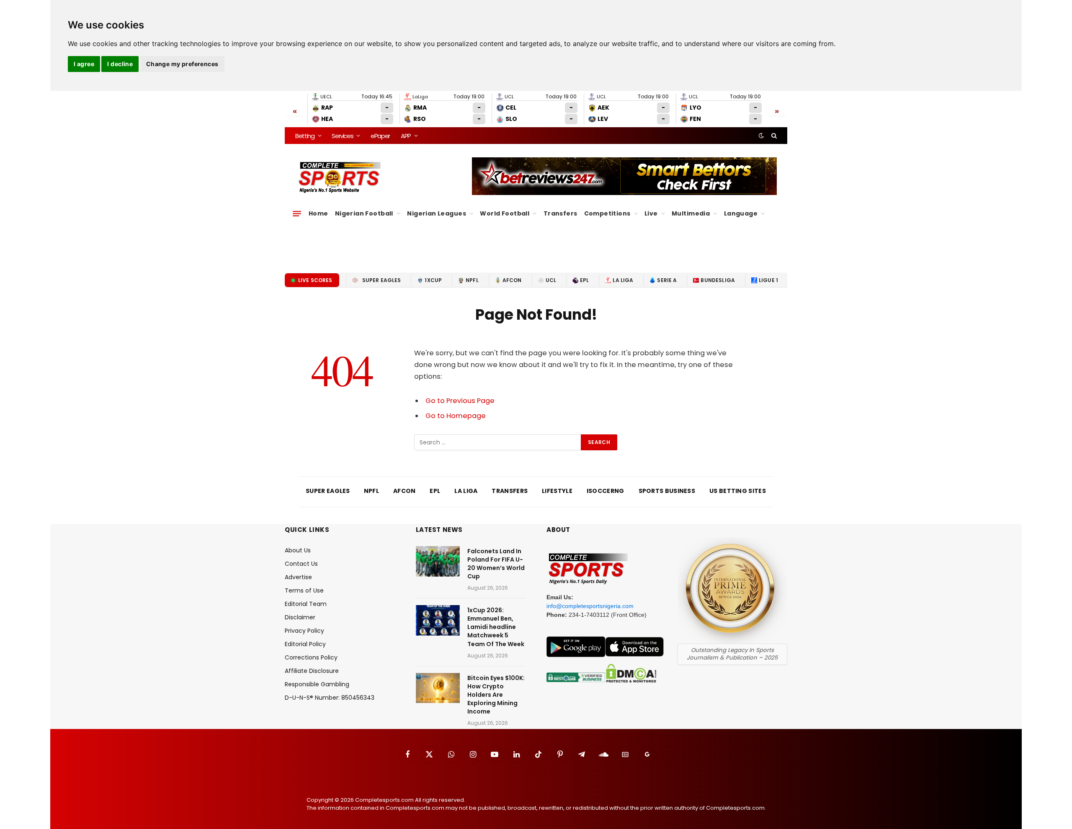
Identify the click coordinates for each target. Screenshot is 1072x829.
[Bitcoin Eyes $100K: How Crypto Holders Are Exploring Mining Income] (438, 688)
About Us (298, 550)
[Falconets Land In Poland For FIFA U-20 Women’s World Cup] (438, 561)
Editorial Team (306, 604)
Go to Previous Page (460, 401)
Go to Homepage (455, 416)
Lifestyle (557, 491)
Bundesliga (718, 280)
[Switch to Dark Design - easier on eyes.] (761, 136)
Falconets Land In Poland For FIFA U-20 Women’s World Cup (496, 563)
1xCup (433, 280)
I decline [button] (120, 63)
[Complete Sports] (339, 177)
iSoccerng (605, 491)
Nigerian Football (364, 213)
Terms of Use (304, 590)
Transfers (560, 213)
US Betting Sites (737, 491)
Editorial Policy (305, 644)
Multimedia (691, 213)
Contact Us (301, 564)
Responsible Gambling (317, 684)
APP (406, 135)
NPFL (472, 280)
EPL (584, 280)
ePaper (380, 135)
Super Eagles (381, 280)
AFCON (512, 280)
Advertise (298, 577)
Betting (304, 135)
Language (741, 213)
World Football (504, 213)
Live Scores (315, 280)
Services (342, 135)
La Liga (623, 280)
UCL (551, 280)
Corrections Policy (311, 657)
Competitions (607, 213)
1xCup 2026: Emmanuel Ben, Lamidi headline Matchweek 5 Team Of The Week (495, 627)
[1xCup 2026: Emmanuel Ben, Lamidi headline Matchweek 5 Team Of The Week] (438, 620)
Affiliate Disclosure (312, 671)
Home (318, 213)
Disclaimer (300, 617)
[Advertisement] (536, 243)
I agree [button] (84, 63)
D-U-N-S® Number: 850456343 (329, 697)
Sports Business (667, 491)
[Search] (773, 135)
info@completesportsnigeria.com (590, 606)
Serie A (667, 280)
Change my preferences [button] (182, 63)
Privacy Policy (304, 630)
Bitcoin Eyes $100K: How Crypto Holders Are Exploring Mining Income (496, 695)
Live (651, 213)
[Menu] (297, 213)
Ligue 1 (768, 280)
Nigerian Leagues (436, 213)
